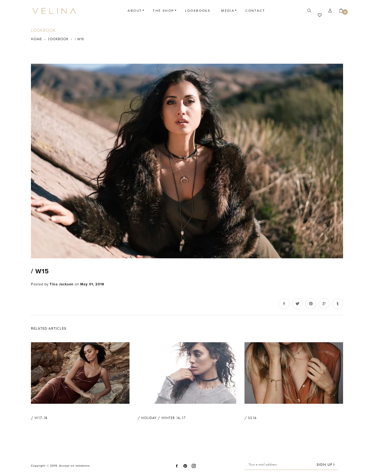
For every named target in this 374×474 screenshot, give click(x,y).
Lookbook (58, 39)
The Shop (163, 11)
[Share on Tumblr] (337, 303)
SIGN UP (325, 464)
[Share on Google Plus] (324, 303)
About (135, 11)
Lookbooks (198, 11)
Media (227, 11)
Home (36, 39)
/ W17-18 (39, 418)
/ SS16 (250, 418)
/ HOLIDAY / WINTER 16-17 (162, 418)
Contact (255, 11)
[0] (339, 11)
